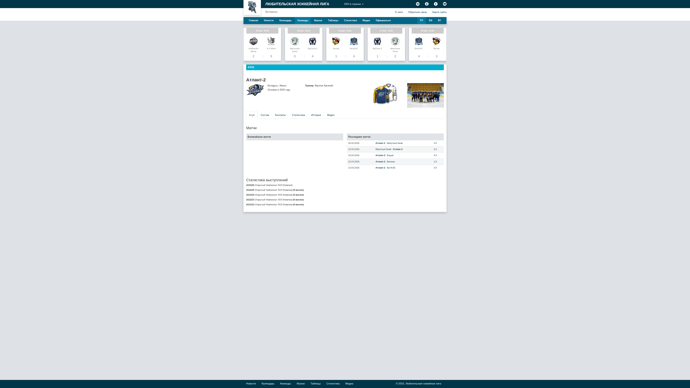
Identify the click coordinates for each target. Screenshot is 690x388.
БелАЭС (391, 168)
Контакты (280, 115)
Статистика (350, 20)
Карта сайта (439, 12)
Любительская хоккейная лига (297, 4)
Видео (331, 115)
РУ (421, 20)
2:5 (435, 168)
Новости (269, 20)
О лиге (399, 12)
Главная (253, 20)
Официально (383, 20)
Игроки (318, 20)
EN (430, 20)
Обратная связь (417, 12)
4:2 (435, 149)
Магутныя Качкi (395, 143)
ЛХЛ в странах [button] (353, 4)
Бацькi (390, 155)
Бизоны (391, 161)
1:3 (435, 161)
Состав (265, 115)
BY (439, 20)
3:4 (435, 143)
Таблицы (333, 20)
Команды (303, 20)
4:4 (435, 155)
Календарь (285, 20)
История (316, 115)
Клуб (252, 115)
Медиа (366, 20)
